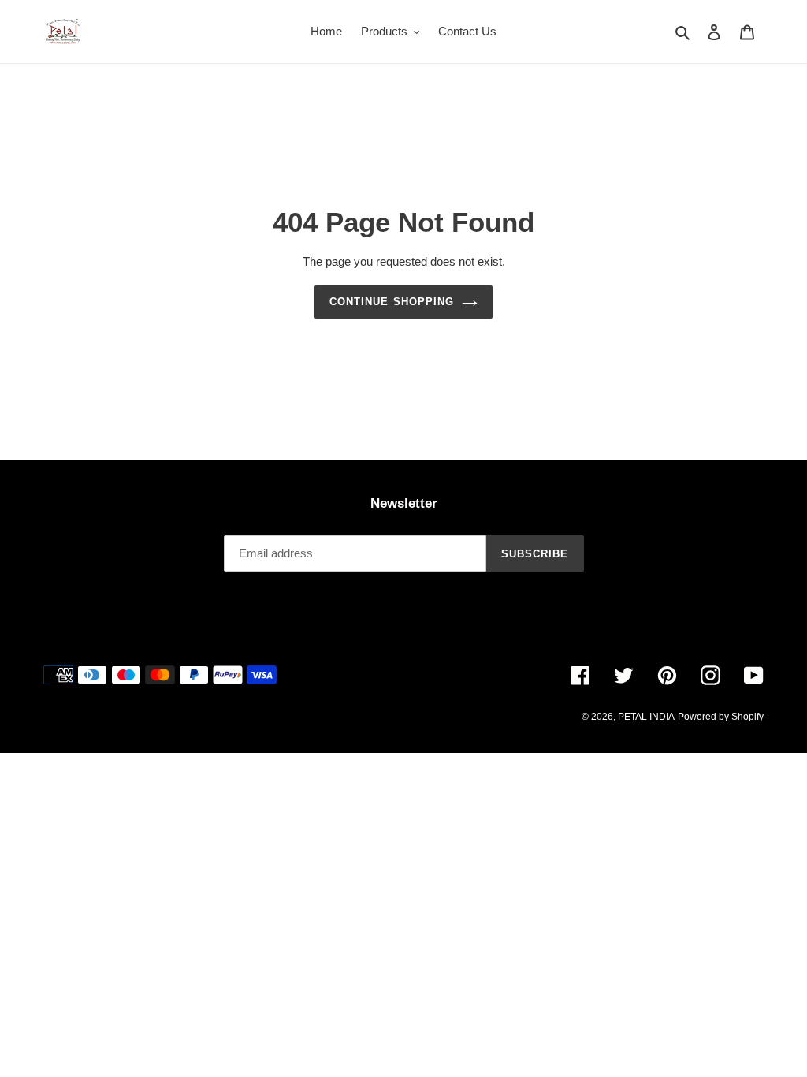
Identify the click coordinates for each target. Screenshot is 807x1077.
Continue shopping (391, 301)
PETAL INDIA (646, 716)
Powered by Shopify (721, 716)
